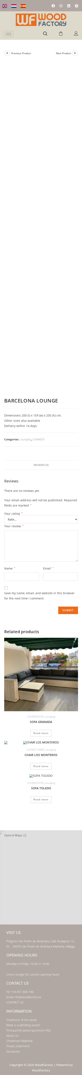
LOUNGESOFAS (35, 716)
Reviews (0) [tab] (41, 465)
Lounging (25, 439)
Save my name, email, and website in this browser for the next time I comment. (39, 595)
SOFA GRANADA (41, 722)
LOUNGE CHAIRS (35, 749)
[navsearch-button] (45, 34)
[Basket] (60, 33)
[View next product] (75, 53)
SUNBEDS (39, 439)
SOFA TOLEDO (41, 788)
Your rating (13, 513)
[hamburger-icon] (8, 34)
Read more (41, 733)
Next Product (63, 53)
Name (9, 568)
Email (48, 568)
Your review (14, 526)
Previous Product (21, 53)
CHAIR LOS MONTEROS (41, 755)
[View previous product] (7, 53)
